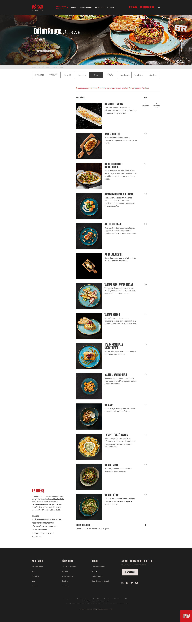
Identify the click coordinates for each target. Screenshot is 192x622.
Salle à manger (37, 567)
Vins (33, 581)
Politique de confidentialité (92, 603)
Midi (33, 571)
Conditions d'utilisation (86, 609)
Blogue (94, 571)
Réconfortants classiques (43, 523)
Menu (61, 67)
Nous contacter (67, 576)
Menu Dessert (124, 75)
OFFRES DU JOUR (53, 75)
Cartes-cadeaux (97, 576)
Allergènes (152, 75)
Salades (35, 516)
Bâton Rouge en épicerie (101, 581)
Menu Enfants (138, 75)
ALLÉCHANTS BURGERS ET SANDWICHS (46, 519)
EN (159, 7)
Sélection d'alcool (110, 75)
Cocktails (35, 576)
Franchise (65, 586)
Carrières (110, 7)
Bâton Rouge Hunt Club (49, 67)
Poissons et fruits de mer (43, 533)
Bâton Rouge (36, 67)
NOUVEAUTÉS (39, 75)
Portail (110, 609)
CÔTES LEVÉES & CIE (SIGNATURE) (44, 526)
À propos (65, 571)
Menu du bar (82, 75)
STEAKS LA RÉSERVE (39, 529)
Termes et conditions (109, 603)
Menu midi (67, 75)
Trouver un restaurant (69, 567)
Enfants (34, 586)
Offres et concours (98, 567)
